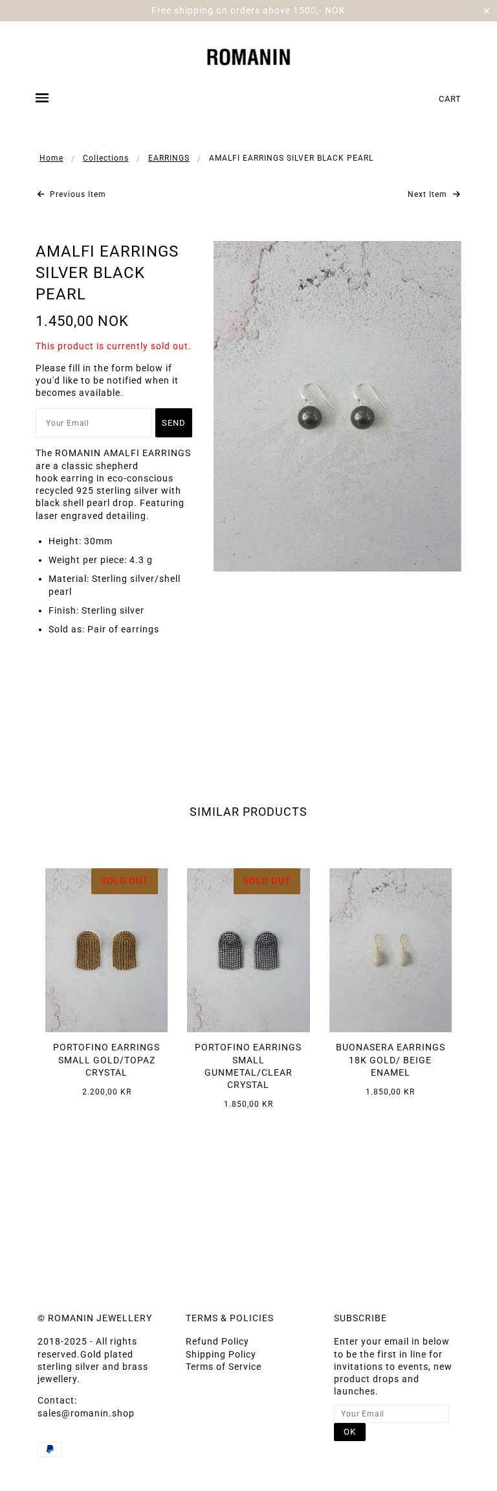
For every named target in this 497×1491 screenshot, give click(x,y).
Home (51, 158)
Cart (450, 99)
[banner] (249, 55)
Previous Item (76, 194)
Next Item (429, 194)
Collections (106, 158)
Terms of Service (223, 1366)
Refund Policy (217, 1341)
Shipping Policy (221, 1354)
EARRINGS (169, 158)
